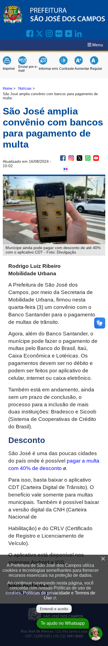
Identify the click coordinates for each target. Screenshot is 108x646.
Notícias (25, 88)
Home (7, 88)
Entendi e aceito (54, 609)
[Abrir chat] (95, 633)
